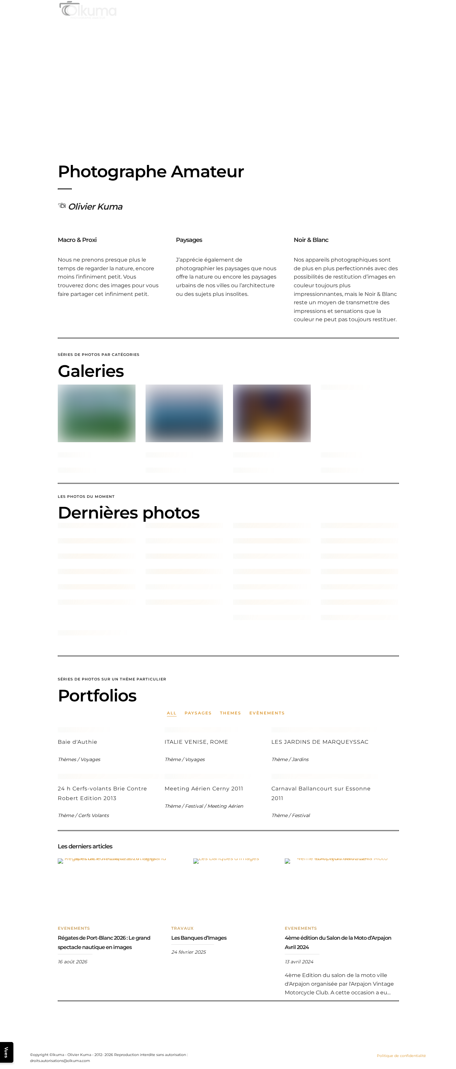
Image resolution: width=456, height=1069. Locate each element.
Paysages (198, 712)
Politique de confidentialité (401, 1055)
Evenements (74, 928)
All (172, 712)
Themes (230, 712)
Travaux (182, 928)
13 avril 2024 (299, 962)
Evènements (267, 712)
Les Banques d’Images (198, 938)
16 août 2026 (72, 962)
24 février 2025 (188, 952)
